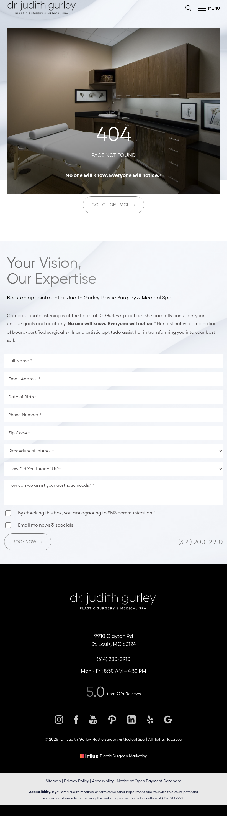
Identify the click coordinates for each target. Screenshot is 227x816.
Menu (214, 8)
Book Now (24, 541)
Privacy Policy (76, 780)
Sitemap (53, 780)
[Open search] (188, 8)
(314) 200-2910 (200, 542)
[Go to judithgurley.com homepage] (113, 582)
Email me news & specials (45, 525)
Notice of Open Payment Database (149, 780)
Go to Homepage (110, 204)
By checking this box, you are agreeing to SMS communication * (86, 513)
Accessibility (103, 780)
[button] (202, 8)
